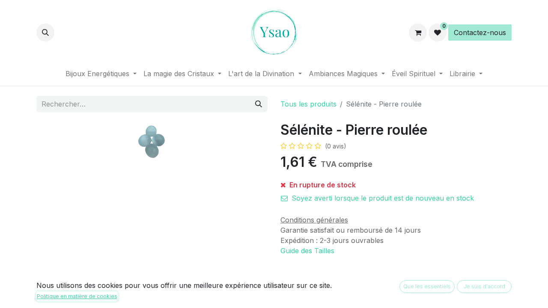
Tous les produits (308, 104)
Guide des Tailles (307, 250)
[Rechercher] (259, 104)
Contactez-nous (480, 32)
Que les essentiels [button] (427, 286)
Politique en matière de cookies (77, 296)
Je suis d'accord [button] (484, 286)
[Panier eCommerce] (418, 32)
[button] (45, 32)
